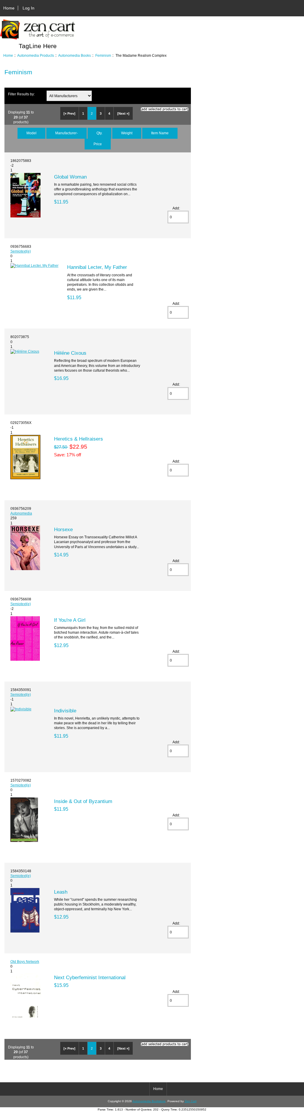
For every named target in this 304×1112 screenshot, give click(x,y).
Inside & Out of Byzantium (83, 801)
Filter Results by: (21, 94)
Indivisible (65, 711)
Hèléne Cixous (70, 353)
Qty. (99, 133)
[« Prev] (69, 113)
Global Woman (70, 177)
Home (9, 8)
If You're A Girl (70, 620)
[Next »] (123, 113)
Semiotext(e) (20, 251)
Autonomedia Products (35, 55)
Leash (60, 892)
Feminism (103, 55)
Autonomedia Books (74, 55)
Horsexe (63, 529)
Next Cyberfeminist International (90, 977)
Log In (28, 8)
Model (31, 133)
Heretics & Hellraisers (78, 439)
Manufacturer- (66, 133)
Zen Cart (191, 1101)
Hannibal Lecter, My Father (97, 267)
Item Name (160, 133)
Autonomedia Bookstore (149, 1101)
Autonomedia (21, 513)
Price (98, 144)
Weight (126, 133)
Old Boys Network (24, 961)
